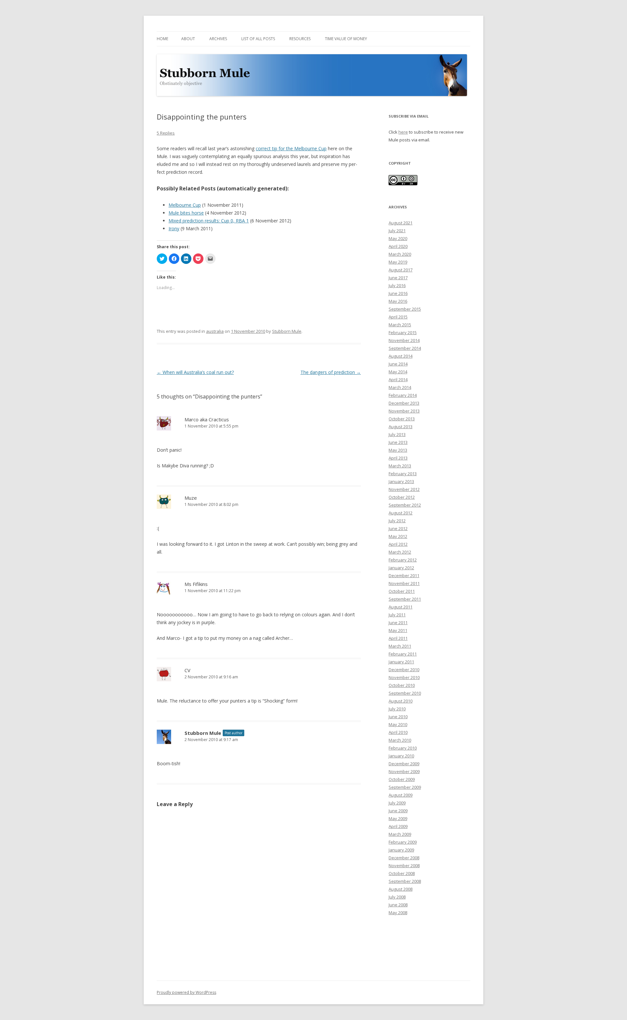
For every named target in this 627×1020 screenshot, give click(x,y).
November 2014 (404, 340)
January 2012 (401, 568)
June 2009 (398, 811)
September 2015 (405, 309)
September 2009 (405, 787)
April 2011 (398, 638)
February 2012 (403, 560)
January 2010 (401, 756)
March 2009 (400, 834)
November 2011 (404, 583)
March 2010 (400, 740)
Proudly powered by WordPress (186, 992)
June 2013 (398, 442)
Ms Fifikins (196, 584)
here (403, 132)
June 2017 (398, 278)
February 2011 (403, 654)
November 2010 (404, 677)
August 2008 (400, 889)
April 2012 (398, 544)
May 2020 (398, 238)
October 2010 (402, 685)
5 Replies (166, 133)
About (188, 38)
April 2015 (398, 317)
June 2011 (398, 622)
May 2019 (398, 262)
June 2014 (398, 364)
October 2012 (402, 497)
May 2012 (398, 536)
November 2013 (404, 411)
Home (162, 38)
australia (215, 331)
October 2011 (402, 591)
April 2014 (398, 379)
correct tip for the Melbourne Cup (291, 148)
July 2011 (397, 615)
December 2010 (404, 669)
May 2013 (398, 450)
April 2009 (398, 826)
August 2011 (400, 607)
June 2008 (398, 905)
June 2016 (398, 293)
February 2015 (403, 332)
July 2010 (397, 709)
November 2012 (404, 489)
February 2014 (403, 395)
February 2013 (403, 474)
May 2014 (398, 372)
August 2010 (400, 701)
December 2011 (404, 575)
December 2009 (404, 764)
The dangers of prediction (330, 372)
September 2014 (405, 348)
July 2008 (397, 897)
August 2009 (400, 795)
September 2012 (405, 505)
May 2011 (398, 630)
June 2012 (398, 528)
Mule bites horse (186, 213)
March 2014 (400, 387)
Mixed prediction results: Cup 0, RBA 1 (209, 221)
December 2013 (404, 403)
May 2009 (398, 818)
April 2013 (398, 458)
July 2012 (397, 521)
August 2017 (400, 270)
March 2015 (400, 325)
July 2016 (397, 285)
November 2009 (404, 771)
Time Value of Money (346, 38)
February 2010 (403, 748)
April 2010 (398, 732)
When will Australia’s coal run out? (195, 372)
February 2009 (403, 842)
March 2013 (400, 466)
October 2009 (402, 779)
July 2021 (397, 231)
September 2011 (405, 599)
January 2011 (401, 662)
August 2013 (400, 426)
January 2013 (401, 481)
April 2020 (398, 246)
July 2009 (397, 803)
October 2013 (402, 419)
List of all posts (258, 38)
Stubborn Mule (286, 331)
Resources (300, 38)
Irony (174, 228)
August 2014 (400, 356)
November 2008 (404, 865)
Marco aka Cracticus (207, 419)
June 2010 (398, 717)
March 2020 (400, 254)
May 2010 (398, 724)
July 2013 (397, 434)
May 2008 (398, 912)
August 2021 (400, 223)
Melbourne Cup (185, 205)
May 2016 (398, 301)
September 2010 (405, 693)
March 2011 (400, 646)
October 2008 (402, 873)
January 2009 (401, 850)
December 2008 (404, 858)
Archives (218, 38)
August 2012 (400, 513)
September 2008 (405, 881)
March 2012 (400, 552)
